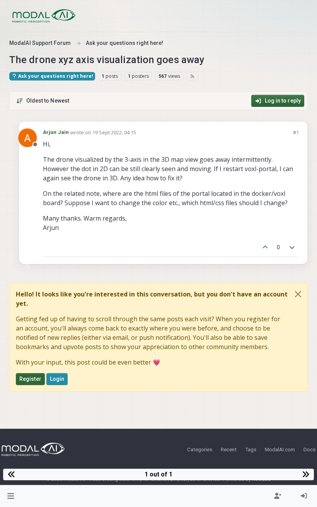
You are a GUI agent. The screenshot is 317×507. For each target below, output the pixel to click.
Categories (199, 449)
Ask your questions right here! (55, 76)
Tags (250, 449)
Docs (309, 449)
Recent (229, 449)
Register (30, 379)
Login (57, 379)
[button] (11, 496)
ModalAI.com (280, 449)
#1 (296, 132)
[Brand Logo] (43, 15)
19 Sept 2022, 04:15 (114, 132)
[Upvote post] (265, 248)
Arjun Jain (56, 132)
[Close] (298, 294)
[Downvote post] (292, 248)
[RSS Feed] (192, 76)
